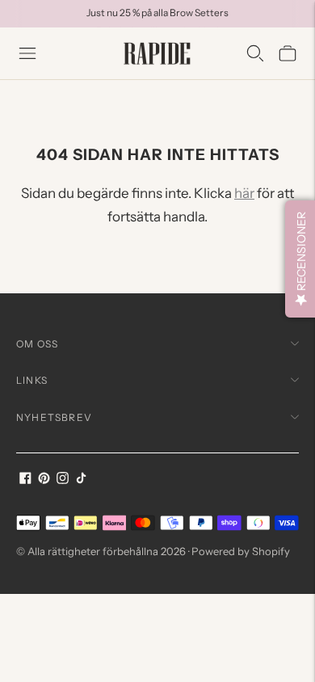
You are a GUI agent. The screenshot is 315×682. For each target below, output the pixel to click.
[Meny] (27, 53)
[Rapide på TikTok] (81, 479)
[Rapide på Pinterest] (44, 479)
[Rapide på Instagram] (63, 479)
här (244, 193)
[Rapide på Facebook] (25, 479)
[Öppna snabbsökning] (255, 53)
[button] (300, 259)
